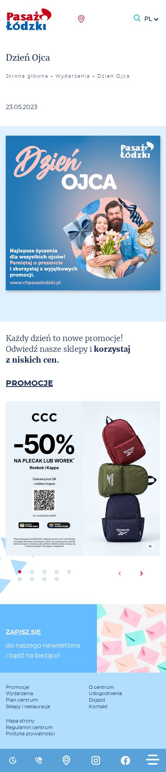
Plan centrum (22, 700)
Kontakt (98, 706)
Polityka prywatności (30, 733)
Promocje (17, 687)
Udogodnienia (105, 693)
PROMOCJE (29, 383)
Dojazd (97, 700)
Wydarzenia (73, 76)
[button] (19, 571)
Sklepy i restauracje (28, 706)
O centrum (101, 687)
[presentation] (119, 573)
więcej (83, 505)
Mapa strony (20, 721)
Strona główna (27, 76)
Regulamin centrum (29, 727)
